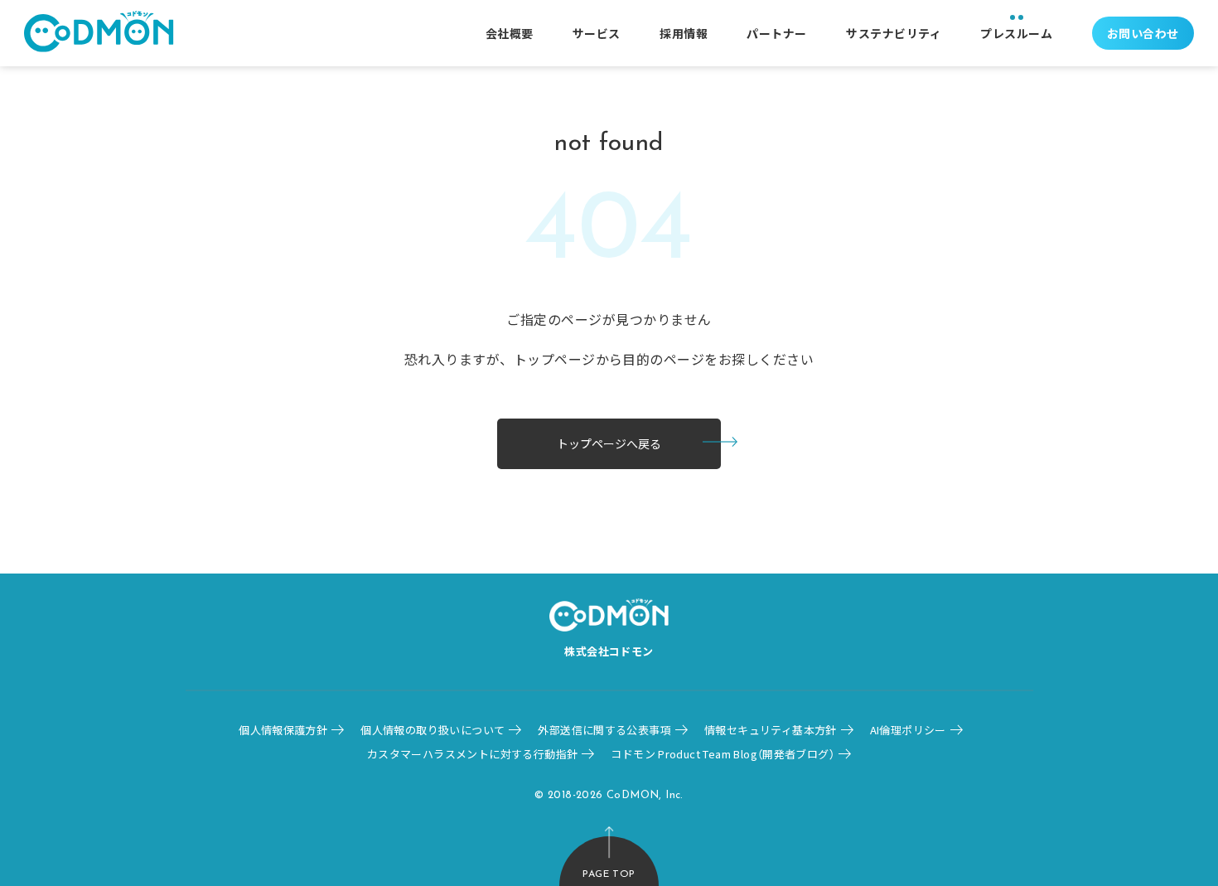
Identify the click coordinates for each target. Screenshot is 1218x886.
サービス (597, 33)
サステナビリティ (893, 33)
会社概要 (510, 33)
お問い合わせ (1143, 33)
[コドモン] (99, 33)
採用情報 (684, 33)
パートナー (776, 33)
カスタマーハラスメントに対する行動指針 (472, 754)
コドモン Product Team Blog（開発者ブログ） (722, 754)
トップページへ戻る (609, 443)
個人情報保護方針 (283, 730)
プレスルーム (1016, 33)
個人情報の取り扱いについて (432, 730)
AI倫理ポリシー (908, 730)
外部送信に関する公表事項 (604, 730)
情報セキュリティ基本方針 (770, 730)
